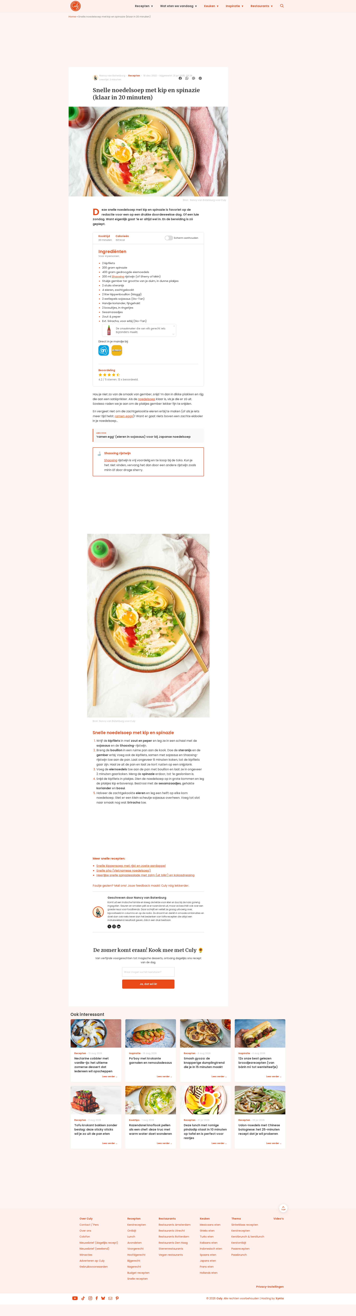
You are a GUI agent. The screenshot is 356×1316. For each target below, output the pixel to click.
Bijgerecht (133, 1261)
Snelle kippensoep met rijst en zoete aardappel (131, 866)
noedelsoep (146, 399)
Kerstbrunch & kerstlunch (247, 1236)
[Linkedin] (119, 926)
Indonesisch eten (211, 1249)
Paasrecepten (240, 1249)
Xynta (280, 1298)
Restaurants (260, 6)
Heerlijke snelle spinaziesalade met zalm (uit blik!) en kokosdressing (145, 875)
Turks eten (207, 1236)
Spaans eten (208, 1255)
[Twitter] (109, 926)
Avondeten (134, 1243)
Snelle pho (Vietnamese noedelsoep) (123, 870)
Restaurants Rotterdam (174, 1236)
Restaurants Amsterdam (175, 1225)
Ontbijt (131, 1231)
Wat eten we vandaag (176, 6)
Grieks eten (207, 1231)
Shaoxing (118, 276)
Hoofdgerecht (136, 1255)
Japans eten (208, 1261)
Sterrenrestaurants (171, 1249)
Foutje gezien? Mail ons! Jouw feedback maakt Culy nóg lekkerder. (141, 885)
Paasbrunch (239, 1255)
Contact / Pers (89, 1225)
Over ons (85, 1231)
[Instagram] (114, 926)
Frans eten (207, 1267)
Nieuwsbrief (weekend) (94, 1249)
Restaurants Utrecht (172, 1231)
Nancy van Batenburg (112, 75)
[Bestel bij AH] (103, 350)
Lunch (131, 1236)
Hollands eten (208, 1273)
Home (72, 16)
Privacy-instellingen (270, 1287)
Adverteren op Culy (92, 1261)
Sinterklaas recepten (244, 1225)
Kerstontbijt (238, 1243)
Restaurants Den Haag (173, 1243)
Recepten (142, 6)
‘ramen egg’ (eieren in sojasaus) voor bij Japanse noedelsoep (143, 437)
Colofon (85, 1236)
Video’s (278, 1218)
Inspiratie (233, 6)
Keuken (209, 6)
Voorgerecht (135, 1249)
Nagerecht (134, 1267)
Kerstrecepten (136, 1225)
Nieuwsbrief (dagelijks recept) (99, 1243)
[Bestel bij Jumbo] (117, 350)
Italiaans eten (208, 1243)
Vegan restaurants (171, 1255)
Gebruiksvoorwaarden (94, 1267)
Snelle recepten (137, 1279)
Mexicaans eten (210, 1225)
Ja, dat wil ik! (148, 984)
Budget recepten (138, 1273)
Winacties (86, 1255)
